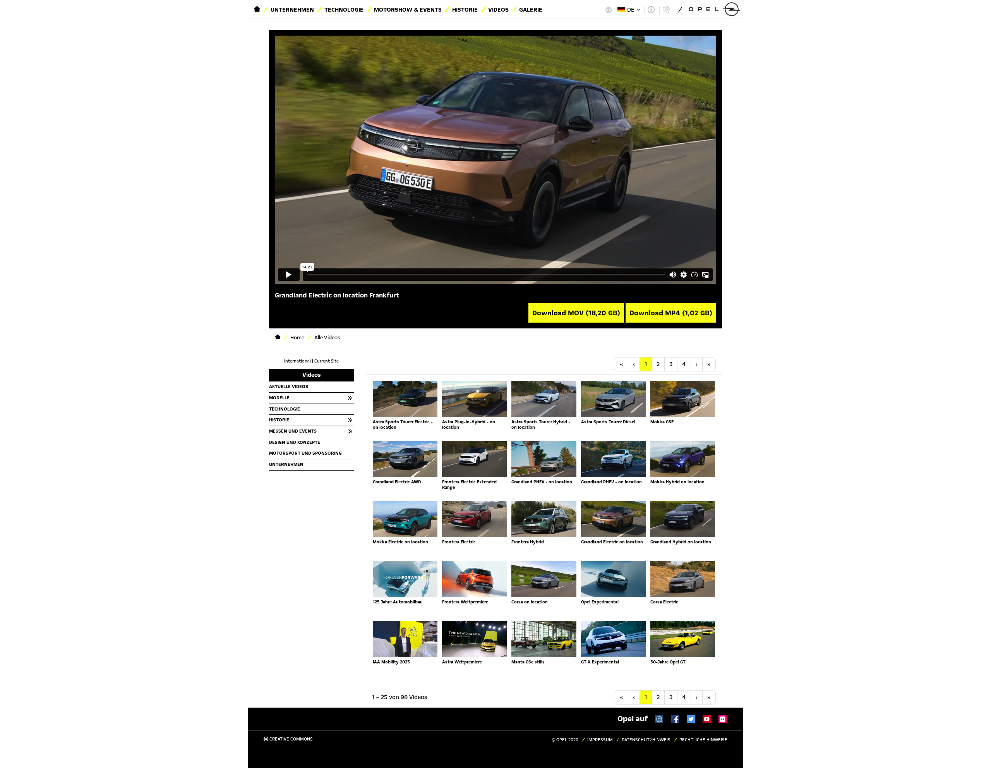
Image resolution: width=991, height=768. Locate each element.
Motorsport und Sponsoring (305, 453)
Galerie (530, 10)
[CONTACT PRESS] (666, 10)
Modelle (279, 398)
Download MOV (576, 313)
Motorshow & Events (408, 10)
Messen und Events (293, 431)
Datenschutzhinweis (646, 740)
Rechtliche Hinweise (703, 740)
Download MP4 (670, 313)
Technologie (343, 10)
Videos (498, 10)
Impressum (600, 740)
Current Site (326, 361)
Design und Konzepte (294, 442)
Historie (465, 10)
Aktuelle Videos (288, 386)
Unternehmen (292, 10)
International (297, 361)
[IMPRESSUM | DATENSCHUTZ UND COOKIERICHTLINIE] (651, 10)
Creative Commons (290, 739)
